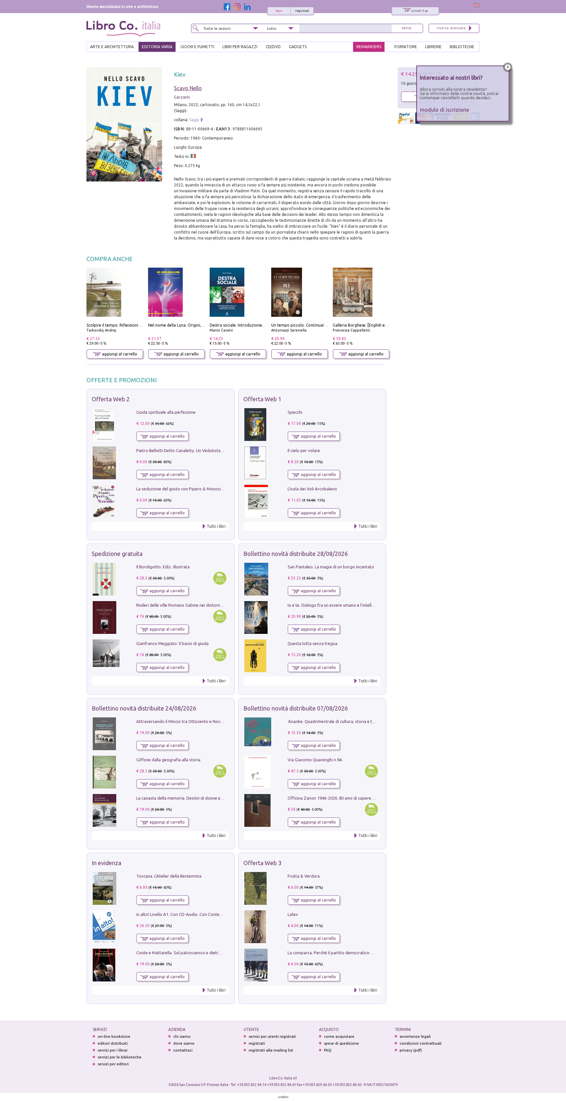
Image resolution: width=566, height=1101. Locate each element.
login (278, 10)
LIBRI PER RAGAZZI (239, 47)
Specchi (295, 412)
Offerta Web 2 (111, 399)
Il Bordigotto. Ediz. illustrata (163, 566)
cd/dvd (273, 47)
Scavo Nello (188, 88)
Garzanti (182, 97)
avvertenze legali (415, 1036)
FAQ (327, 1050)
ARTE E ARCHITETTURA (112, 47)
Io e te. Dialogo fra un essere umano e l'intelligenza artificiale (345, 605)
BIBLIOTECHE (462, 47)
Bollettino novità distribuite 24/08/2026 (144, 708)
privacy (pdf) (411, 1050)
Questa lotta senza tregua (312, 643)
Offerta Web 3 (262, 863)
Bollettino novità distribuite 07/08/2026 (295, 708)
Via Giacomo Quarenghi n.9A (315, 759)
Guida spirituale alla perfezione (166, 412)
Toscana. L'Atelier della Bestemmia (168, 876)
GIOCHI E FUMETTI (197, 47)
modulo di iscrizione (444, 109)
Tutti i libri (216, 526)
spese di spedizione (341, 1043)
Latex (293, 914)
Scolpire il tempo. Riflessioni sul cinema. (123, 325)
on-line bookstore (114, 1036)
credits (283, 1097)
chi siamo (182, 1036)
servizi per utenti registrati (272, 1036)
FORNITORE (405, 47)
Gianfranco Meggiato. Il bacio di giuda (172, 643)
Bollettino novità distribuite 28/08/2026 (295, 553)
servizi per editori (113, 1064)
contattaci (183, 1050)
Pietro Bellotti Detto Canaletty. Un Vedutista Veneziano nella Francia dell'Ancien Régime (219, 450)
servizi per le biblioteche (120, 1057)
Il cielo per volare (304, 450)
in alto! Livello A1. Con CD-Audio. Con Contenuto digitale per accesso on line (208, 914)
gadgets (298, 47)
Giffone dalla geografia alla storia (168, 759)
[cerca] (406, 28)
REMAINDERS (368, 47)
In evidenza (106, 863)
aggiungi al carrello (119, 354)
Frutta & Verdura (304, 876)
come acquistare (339, 1036)
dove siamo (184, 1043)
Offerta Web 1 (262, 399)
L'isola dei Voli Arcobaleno (312, 488)
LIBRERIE (433, 47)
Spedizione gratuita (117, 553)
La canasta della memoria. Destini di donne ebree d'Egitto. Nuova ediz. (203, 798)
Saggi (194, 120)
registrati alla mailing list (271, 1050)
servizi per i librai (112, 1050)
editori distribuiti (113, 1043)
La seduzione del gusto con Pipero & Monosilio (180, 488)
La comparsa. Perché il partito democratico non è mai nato (343, 952)
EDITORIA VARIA (157, 47)
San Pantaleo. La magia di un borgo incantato (331, 566)
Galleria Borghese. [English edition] (365, 325)
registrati (302, 10)
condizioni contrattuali (421, 1043)
